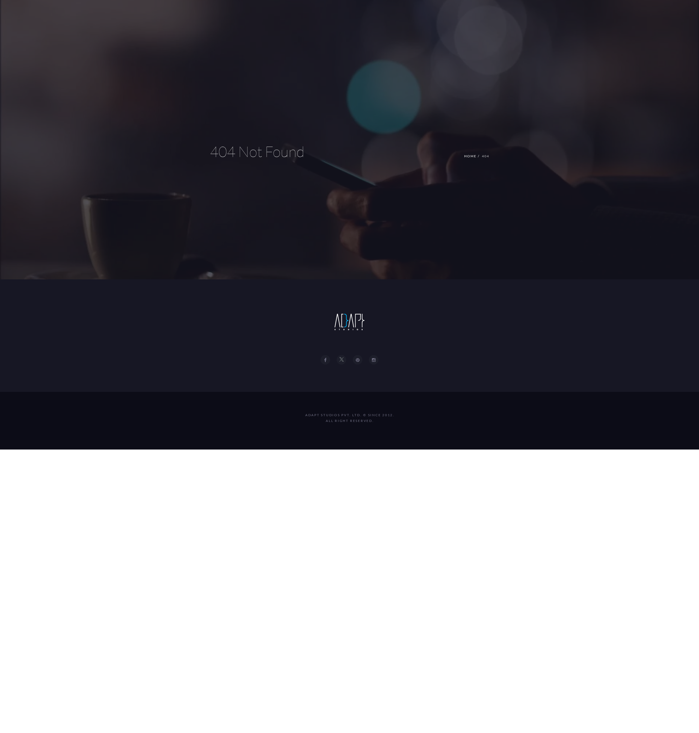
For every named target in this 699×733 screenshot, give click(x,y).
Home (470, 156)
